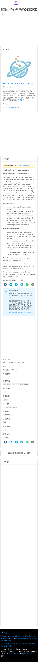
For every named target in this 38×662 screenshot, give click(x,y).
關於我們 (18, 636)
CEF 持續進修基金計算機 (8, 644)
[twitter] (16, 285)
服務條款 (11, 636)
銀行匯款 (6, 437)
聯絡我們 (26, 636)
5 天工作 (6, 407)
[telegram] (21, 285)
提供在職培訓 (13, 407)
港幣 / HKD (6, 430)
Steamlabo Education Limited (18, 83)
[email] (32, 285)
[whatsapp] (27, 285)
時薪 (5, 422)
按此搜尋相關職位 (24, 165)
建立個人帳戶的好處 (22, 638)
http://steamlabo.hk (12, 107)
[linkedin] (10, 285)
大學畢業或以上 (7, 414)
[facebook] (5, 285)
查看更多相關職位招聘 (19, 453)
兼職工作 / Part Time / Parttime (20, 384)
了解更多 (21, 100)
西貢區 (5, 399)
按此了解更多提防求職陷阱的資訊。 (20, 312)
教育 (5, 392)
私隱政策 (3, 636)
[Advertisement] (19, 31)
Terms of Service (28, 653)
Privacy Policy (13, 653)
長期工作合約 (7, 384)
